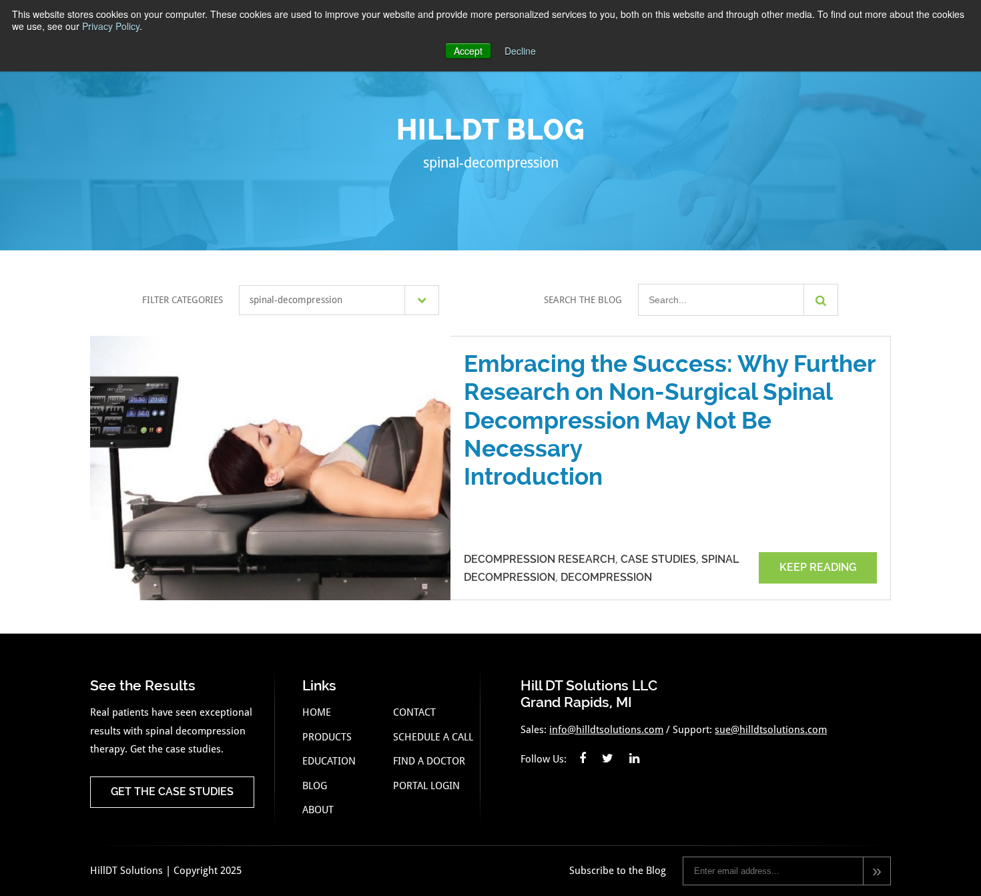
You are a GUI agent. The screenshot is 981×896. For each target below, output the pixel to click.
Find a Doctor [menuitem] (429, 761)
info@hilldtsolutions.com (606, 730)
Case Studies (658, 559)
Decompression (606, 577)
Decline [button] (520, 50)
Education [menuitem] (329, 761)
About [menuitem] (318, 810)
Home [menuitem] (316, 712)
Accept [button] (468, 50)
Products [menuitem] (327, 737)
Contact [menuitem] (414, 712)
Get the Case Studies (172, 791)
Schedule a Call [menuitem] (433, 737)
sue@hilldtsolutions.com (771, 730)
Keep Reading (817, 567)
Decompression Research (539, 559)
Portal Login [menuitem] (426, 786)
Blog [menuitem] (314, 786)
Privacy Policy (110, 26)
